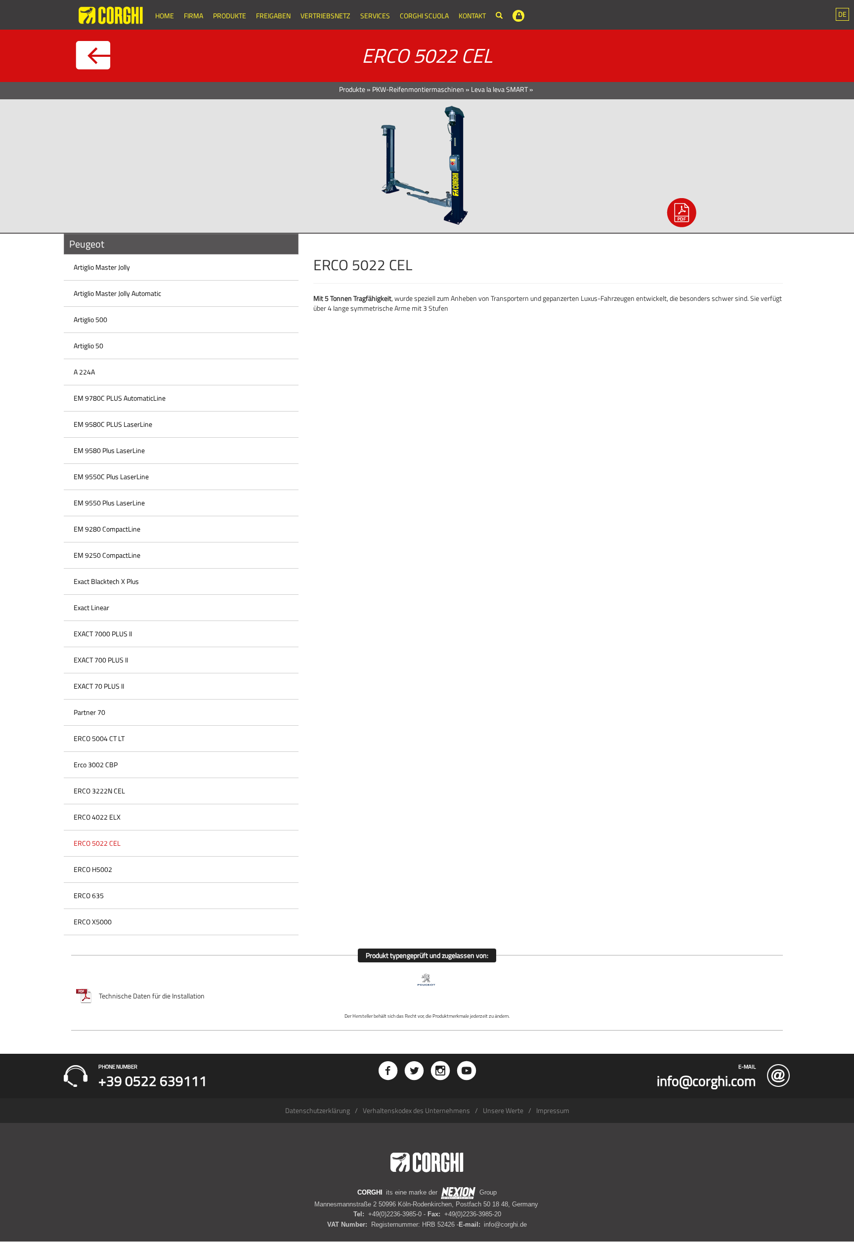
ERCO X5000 (93, 921)
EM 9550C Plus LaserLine (111, 476)
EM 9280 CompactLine (107, 529)
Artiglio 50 (88, 345)
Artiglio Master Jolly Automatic (117, 293)
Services (375, 15)
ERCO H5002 (93, 869)
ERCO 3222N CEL (99, 791)
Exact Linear (91, 607)
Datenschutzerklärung (317, 1110)
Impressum (552, 1110)
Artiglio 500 (90, 319)
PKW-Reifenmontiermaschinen (418, 89)
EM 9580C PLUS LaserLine (113, 424)
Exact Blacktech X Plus (106, 581)
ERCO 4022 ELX (97, 817)
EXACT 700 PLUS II (101, 660)
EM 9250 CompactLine (107, 555)
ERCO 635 (89, 895)
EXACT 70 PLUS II (99, 686)
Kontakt (472, 15)
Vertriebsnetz (325, 15)
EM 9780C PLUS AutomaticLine (120, 398)
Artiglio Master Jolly (102, 267)
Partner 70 (89, 712)
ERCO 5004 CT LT (99, 738)
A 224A (84, 372)
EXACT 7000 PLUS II (103, 633)
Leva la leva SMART (499, 89)
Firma (193, 15)
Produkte (229, 15)
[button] (842, 14)
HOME (164, 15)
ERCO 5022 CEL (97, 843)
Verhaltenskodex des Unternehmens (416, 1110)
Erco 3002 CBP (96, 764)
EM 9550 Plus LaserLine (109, 502)
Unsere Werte (503, 1110)
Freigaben (273, 15)
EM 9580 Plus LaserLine (109, 450)
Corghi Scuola (424, 15)
